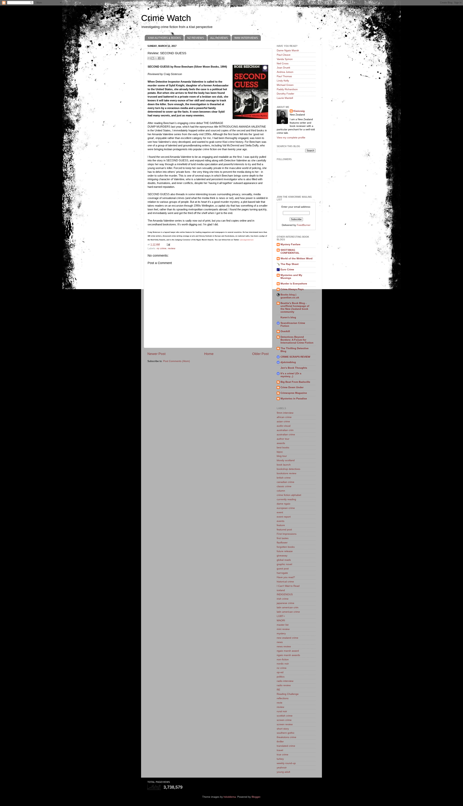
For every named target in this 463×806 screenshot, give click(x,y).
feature (281, 525)
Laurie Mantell (285, 98)
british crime (284, 477)
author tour (283, 439)
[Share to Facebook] (159, 58)
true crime (282, 754)
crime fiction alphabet (289, 495)
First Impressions (286, 534)
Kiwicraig (299, 111)
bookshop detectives (288, 469)
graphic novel (284, 564)
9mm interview (285, 412)
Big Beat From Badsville (295, 382)
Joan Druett (283, 67)
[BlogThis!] (152, 58)
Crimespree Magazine (294, 393)
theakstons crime (286, 737)
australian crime (286, 434)
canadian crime (285, 482)
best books (283, 447)
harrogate (282, 573)
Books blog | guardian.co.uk (290, 296)
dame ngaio (283, 503)
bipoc (280, 452)
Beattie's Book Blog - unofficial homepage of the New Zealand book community (295, 307)
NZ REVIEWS (195, 37)
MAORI (281, 620)
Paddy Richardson (287, 89)
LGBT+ (281, 616)
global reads (284, 560)
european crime (286, 508)
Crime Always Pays (292, 289)
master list (282, 624)
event (280, 512)
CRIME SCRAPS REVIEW (295, 356)
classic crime (284, 486)
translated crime (286, 746)
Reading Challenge (288, 694)
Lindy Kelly (283, 80)
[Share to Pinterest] (163, 58)
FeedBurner (304, 225)
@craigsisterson (247, 240)
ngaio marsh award (288, 650)
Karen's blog (288, 317)
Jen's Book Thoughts (294, 367)
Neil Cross (282, 63)
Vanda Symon (285, 59)
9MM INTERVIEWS (246, 37)
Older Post (260, 354)
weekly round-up (286, 763)
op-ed (280, 672)
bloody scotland (286, 460)
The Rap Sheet (290, 264)
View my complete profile (291, 137)
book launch (284, 464)
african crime (284, 417)
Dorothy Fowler (285, 93)
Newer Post (156, 354)
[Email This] (149, 58)
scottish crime (284, 715)
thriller (280, 741)
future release (285, 551)
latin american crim (287, 607)
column (281, 490)
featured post (284, 529)
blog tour (282, 456)
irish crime (282, 598)
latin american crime (288, 611)
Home (209, 354)
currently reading (286, 499)
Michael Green (285, 85)
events (280, 521)
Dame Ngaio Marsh (288, 50)
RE (278, 689)
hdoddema (230, 797)
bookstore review (286, 473)
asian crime (283, 421)
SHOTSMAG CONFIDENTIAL (290, 251)
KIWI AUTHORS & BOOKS (164, 37)
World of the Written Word (297, 258)
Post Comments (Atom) (176, 361)
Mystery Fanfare (290, 244)
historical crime (285, 581)
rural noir (282, 711)
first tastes (282, 538)
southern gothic (285, 733)
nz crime (161, 248)
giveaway (282, 555)
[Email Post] (167, 244)
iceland (281, 590)
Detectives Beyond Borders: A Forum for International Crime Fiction (297, 340)
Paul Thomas (284, 76)
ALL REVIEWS (219, 37)
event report (284, 516)
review (171, 248)
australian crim (285, 430)
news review (284, 646)
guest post (283, 568)
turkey (280, 759)
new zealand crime (287, 637)
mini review (283, 629)
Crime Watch (166, 18)
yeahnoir (282, 767)
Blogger (256, 797)
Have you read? (286, 577)
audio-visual (283, 426)
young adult (283, 772)
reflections (282, 698)
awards (281, 443)
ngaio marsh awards (288, 655)
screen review (285, 724)
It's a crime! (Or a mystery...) (291, 375)
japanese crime (285, 603)
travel (280, 750)
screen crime (284, 720)
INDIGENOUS (285, 594)
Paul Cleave (283, 54)
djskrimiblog (288, 362)
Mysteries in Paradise (294, 398)
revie (279, 702)
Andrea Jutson (285, 72)
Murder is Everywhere (294, 283)
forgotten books (286, 547)
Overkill (285, 331)
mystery (281, 633)
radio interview (285, 681)
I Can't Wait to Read (288, 586)
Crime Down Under (292, 387)
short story (283, 728)
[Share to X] (156, 58)
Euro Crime (287, 269)
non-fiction (283, 659)
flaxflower (282, 542)
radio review (284, 685)
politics (280, 676)
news (280, 642)
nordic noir (283, 663)
